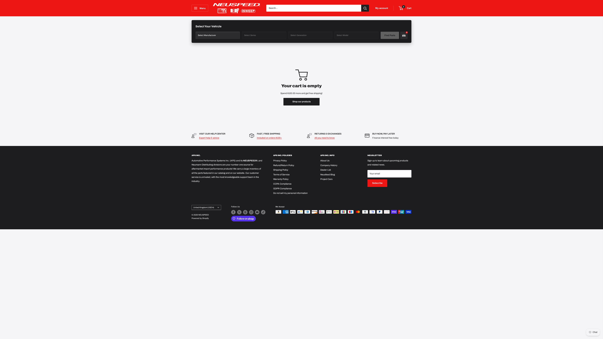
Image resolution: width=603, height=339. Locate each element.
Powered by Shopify (200, 218)
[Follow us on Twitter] (239, 212)
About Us (324, 160)
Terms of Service (281, 174)
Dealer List (325, 170)
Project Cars (326, 179)
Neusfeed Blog (327, 174)
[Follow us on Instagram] (251, 212)
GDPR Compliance (282, 188)
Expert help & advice (209, 138)
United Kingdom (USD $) (203, 207)
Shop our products (301, 101)
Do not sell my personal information (290, 193)
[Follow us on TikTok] (263, 212)
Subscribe (377, 183)
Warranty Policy (280, 179)
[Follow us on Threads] (245, 212)
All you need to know (325, 138)
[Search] (365, 8)
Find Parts (389, 35)
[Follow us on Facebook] (233, 212)
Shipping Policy (280, 170)
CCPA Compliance (282, 184)
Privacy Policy (280, 160)
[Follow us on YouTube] (257, 212)
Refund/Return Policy (283, 165)
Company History (328, 165)
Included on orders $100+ (269, 138)
